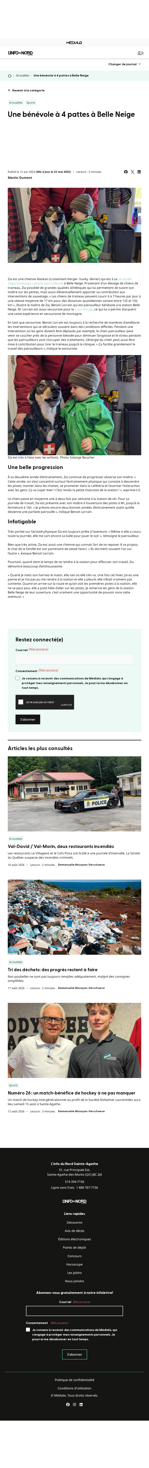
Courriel (32, 650)
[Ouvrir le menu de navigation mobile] (141, 53)
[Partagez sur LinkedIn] (139, 172)
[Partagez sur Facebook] (126, 172)
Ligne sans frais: (74, 1187)
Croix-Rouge (84, 309)
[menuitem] (124, 64)
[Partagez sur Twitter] (132, 172)
